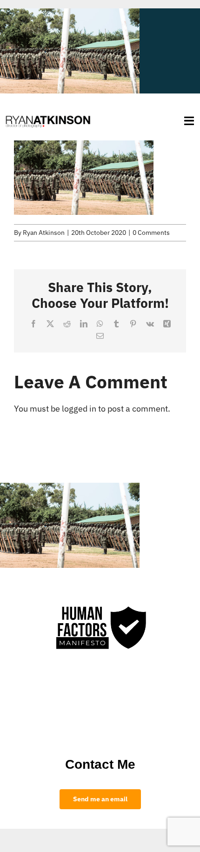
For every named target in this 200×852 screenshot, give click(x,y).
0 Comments (151, 232)
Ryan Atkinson (44, 232)
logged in (79, 408)
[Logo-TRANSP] (48, 115)
